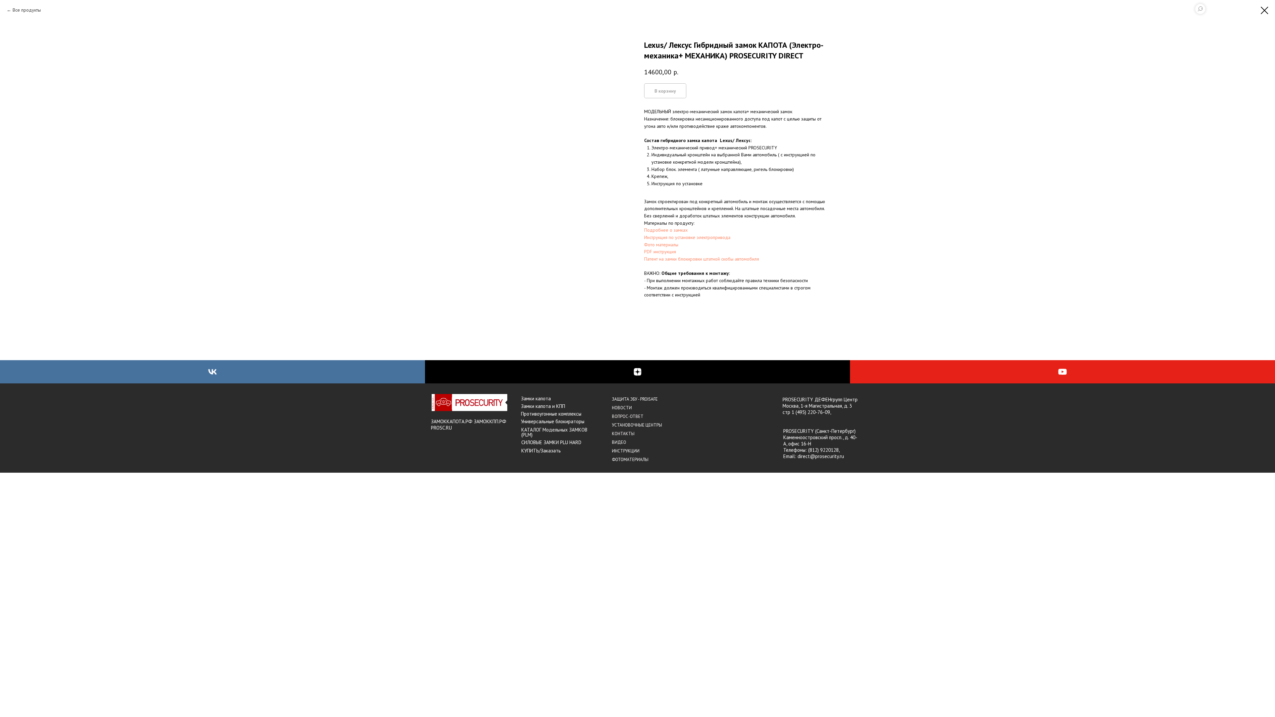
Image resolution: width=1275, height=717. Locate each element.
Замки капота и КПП (543, 406)
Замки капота (536, 398)
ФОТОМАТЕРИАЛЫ (630, 459)
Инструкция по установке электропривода (687, 237)
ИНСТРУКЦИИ (625, 451)
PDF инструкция (660, 252)
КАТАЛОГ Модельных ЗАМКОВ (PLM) (554, 432)
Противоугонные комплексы (551, 414)
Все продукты (27, 10)
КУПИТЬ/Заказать (541, 450)
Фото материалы (661, 245)
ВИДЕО (619, 442)
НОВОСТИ (622, 408)
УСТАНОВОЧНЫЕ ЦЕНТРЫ (637, 425)
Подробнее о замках (666, 230)
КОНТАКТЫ (623, 434)
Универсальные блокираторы (552, 421)
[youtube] (1062, 371)
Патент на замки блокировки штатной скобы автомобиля (701, 259)
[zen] (637, 371)
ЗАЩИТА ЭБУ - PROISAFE (635, 399)
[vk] (212, 371)
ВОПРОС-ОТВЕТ (627, 416)
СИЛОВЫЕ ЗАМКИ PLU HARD (551, 442)
